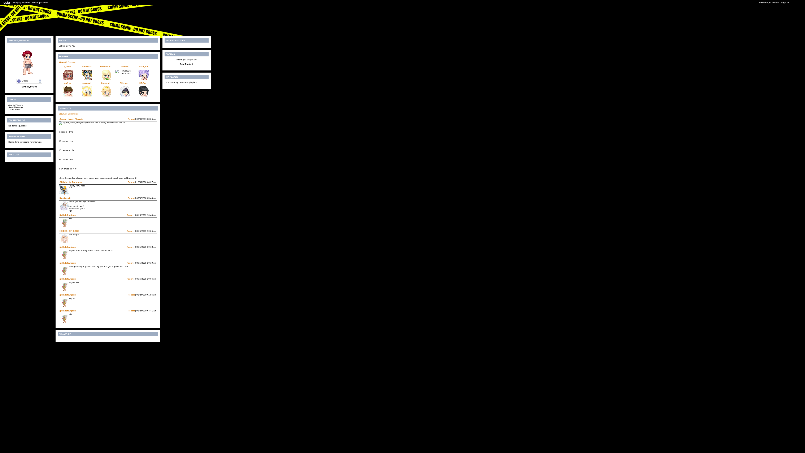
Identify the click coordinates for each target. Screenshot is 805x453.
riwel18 (125, 66)
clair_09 (143, 66)
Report (131, 119)
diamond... (106, 83)
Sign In (785, 2)
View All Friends (67, 62)
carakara (87, 66)
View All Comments (69, 114)
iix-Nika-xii (65, 198)
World (35, 2)
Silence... (125, 83)
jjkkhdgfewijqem (68, 215)
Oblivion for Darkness (71, 182)
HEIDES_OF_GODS (69, 231)
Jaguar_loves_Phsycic (71, 119)
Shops (16, 2)
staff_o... (68, 83)
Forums (26, 2)
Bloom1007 (106, 66)
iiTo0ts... (143, 83)
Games (44, 2)
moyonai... (87, 83)
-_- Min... (68, 66)
